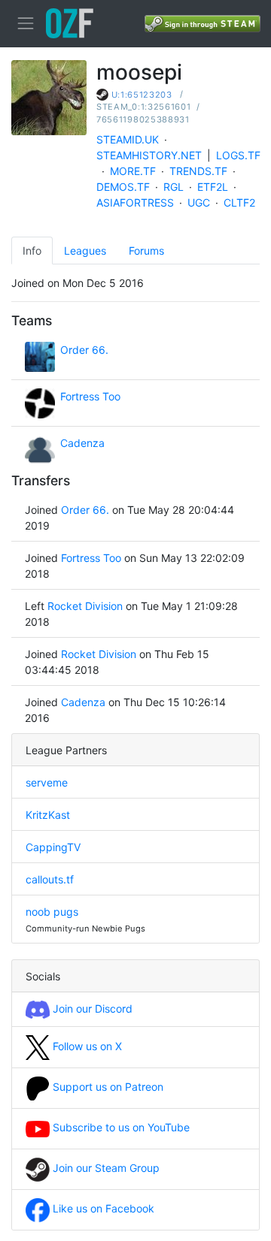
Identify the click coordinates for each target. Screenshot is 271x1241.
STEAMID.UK (127, 139)
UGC (198, 202)
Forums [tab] (146, 250)
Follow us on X (86, 1046)
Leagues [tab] (85, 250)
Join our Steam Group (105, 1167)
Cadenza (82, 442)
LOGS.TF (238, 155)
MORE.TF (133, 171)
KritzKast (48, 814)
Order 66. (84, 349)
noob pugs (52, 911)
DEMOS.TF (123, 186)
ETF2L (212, 186)
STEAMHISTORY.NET (149, 155)
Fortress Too (90, 396)
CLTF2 (239, 202)
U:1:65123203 (141, 94)
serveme (47, 782)
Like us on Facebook (102, 1208)
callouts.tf (50, 879)
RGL (173, 186)
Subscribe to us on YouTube (120, 1127)
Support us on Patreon (106, 1086)
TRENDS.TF (198, 171)
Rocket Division (85, 605)
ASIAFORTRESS (135, 202)
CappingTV (53, 847)
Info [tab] (32, 250)
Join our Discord (91, 1008)
